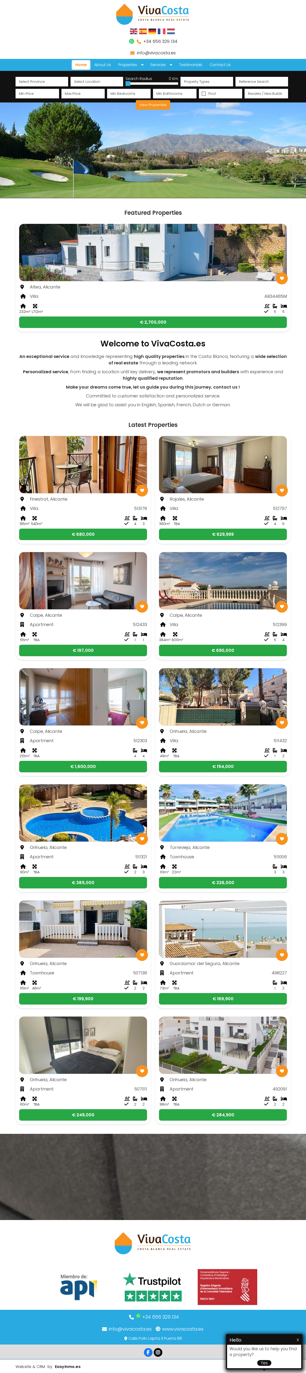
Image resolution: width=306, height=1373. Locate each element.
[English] (134, 31)
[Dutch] (171, 31)
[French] (162, 31)
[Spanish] (143, 31)
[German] (152, 31)
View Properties (153, 104)
